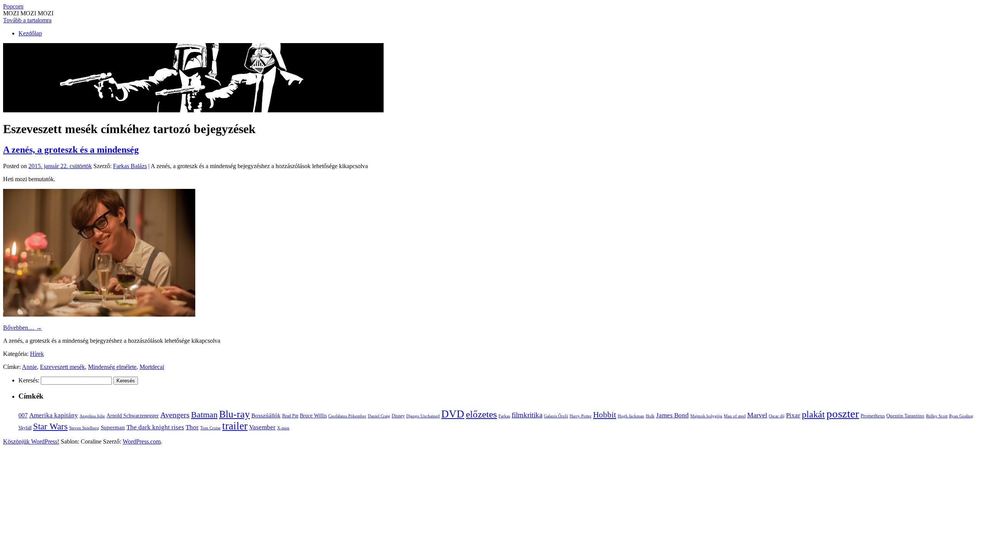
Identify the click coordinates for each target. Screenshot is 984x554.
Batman (204, 414)
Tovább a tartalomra (27, 20)
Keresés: (28, 380)
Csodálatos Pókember (347, 416)
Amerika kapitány (53, 415)
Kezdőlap (30, 33)
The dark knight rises (155, 427)
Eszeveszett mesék (62, 367)
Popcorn (13, 6)
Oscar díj (777, 416)
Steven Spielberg (84, 428)
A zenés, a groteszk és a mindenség (71, 150)
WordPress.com (142, 441)
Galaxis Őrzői (556, 416)
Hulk (650, 416)
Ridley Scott (936, 416)
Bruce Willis (313, 416)
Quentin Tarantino (905, 416)
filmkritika (527, 415)
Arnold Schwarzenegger (132, 415)
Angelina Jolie (92, 416)
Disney (398, 416)
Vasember (262, 427)
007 (23, 415)
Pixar (793, 415)
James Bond (672, 415)
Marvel (757, 415)
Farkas (504, 416)
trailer (235, 426)
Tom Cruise (210, 428)
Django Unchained (423, 416)
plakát (813, 414)
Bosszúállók (266, 415)
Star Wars (50, 426)
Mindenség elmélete (112, 367)
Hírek (37, 353)
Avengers (174, 414)
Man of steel (735, 416)
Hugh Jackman (631, 416)
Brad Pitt (290, 416)
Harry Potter (581, 416)
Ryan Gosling (961, 416)
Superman (113, 427)
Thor (192, 427)
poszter (842, 413)
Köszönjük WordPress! (31, 441)
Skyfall (25, 428)
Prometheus (873, 416)
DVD (452, 414)
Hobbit (604, 414)
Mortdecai (152, 367)
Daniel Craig (379, 416)
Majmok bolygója (706, 416)
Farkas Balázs (130, 166)
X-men (283, 428)
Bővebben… (22, 327)
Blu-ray (234, 414)
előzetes (481, 414)
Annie (29, 367)
